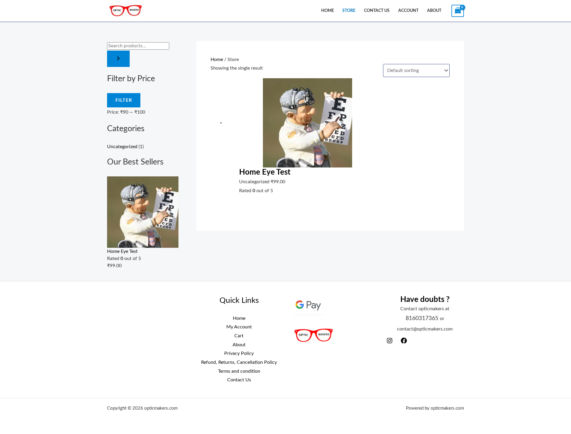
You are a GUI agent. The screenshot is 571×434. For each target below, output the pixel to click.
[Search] (118, 59)
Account (408, 10)
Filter (123, 100)
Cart (239, 335)
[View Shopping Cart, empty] (457, 11)
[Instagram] (389, 342)
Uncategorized (122, 146)
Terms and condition (239, 371)
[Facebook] (403, 342)
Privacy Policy (239, 353)
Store (348, 10)
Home (327, 10)
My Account (239, 327)
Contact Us (377, 10)
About (434, 10)
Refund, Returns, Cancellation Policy (239, 362)
